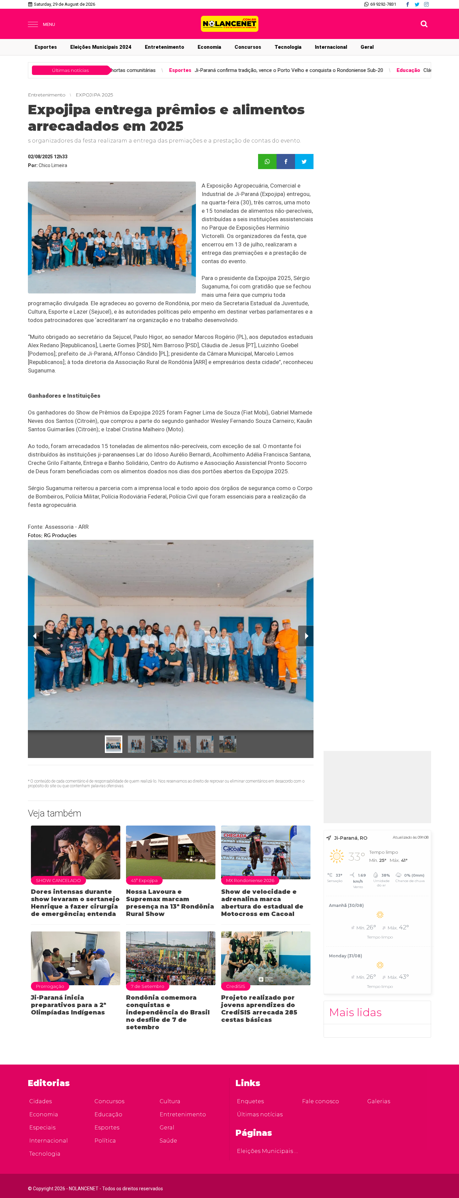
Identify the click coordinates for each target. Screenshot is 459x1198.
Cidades (40, 1101)
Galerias (378, 1101)
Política (105, 1140)
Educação (108, 1114)
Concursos (248, 47)
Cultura (170, 1101)
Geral (367, 47)
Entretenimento (164, 47)
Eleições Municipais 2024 (100, 47)
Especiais (42, 1127)
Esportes (46, 47)
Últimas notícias (260, 1114)
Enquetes (250, 1101)
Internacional (331, 47)
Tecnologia (288, 47)
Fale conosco (320, 1101)
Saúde (168, 1140)
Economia (209, 47)
